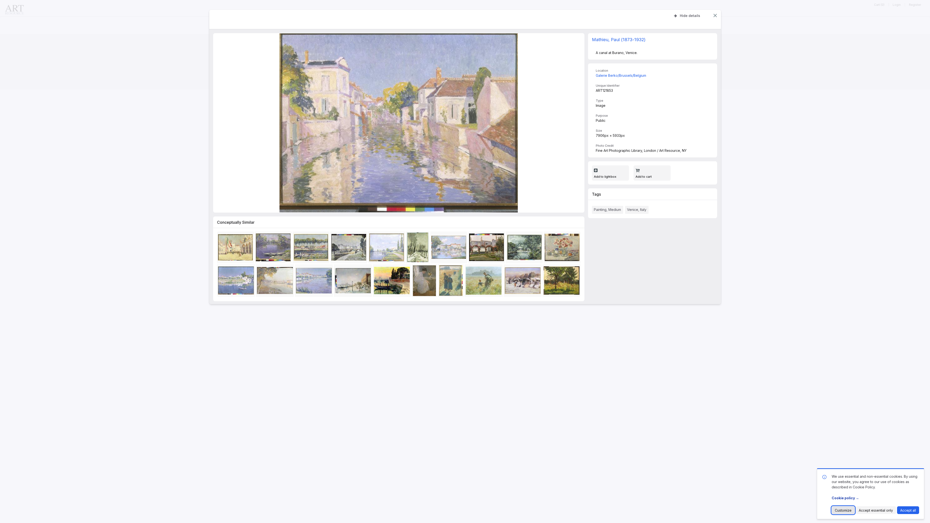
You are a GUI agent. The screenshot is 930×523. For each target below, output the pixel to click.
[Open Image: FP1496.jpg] (525, 248)
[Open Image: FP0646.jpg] (562, 281)
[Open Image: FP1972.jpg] (393, 281)
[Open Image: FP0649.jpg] (276, 281)
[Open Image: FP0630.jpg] (387, 248)
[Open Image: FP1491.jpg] (237, 281)
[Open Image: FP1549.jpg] (354, 281)
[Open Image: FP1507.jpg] (236, 248)
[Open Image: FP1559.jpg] (418, 248)
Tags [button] (596, 194)
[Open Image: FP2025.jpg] (452, 281)
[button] (715, 15)
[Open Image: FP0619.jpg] (563, 248)
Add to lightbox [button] (605, 176)
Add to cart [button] (644, 176)
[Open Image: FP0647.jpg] (315, 281)
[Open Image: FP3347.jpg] (484, 281)
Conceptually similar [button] (236, 222)
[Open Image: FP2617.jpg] (487, 248)
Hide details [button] (690, 16)
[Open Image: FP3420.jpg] (523, 281)
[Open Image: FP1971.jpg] (274, 248)
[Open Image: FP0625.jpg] (425, 281)
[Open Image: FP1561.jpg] (449, 248)
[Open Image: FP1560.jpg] (349, 248)
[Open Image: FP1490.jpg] (312, 248)
